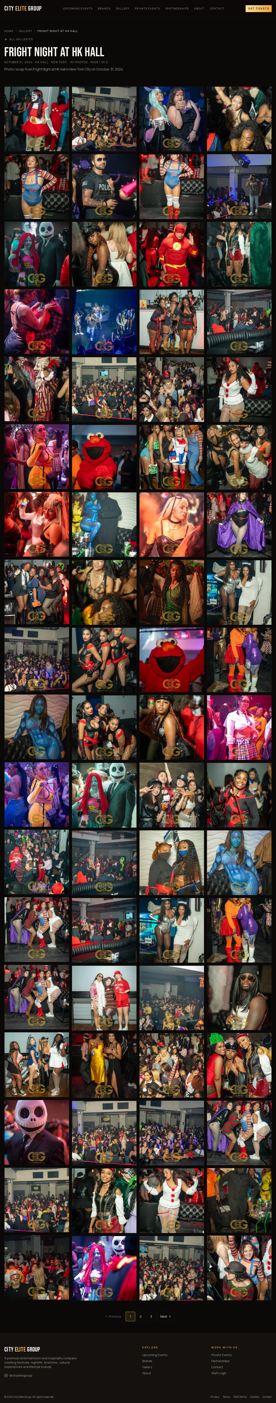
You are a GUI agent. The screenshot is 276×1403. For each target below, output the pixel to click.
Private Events (147, 8)
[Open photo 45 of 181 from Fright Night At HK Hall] (171, 659)
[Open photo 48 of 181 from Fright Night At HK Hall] (171, 862)
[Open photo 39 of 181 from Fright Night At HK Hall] (171, 254)
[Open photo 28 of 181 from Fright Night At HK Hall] (104, 727)
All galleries (21, 39)
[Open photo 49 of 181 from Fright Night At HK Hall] (171, 930)
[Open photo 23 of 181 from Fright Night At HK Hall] (104, 389)
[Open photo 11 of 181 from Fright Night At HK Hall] (36, 794)
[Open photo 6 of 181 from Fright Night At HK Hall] (36, 456)
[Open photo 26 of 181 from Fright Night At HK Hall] (104, 592)
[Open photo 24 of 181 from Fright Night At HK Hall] (104, 457)
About (199, 8)
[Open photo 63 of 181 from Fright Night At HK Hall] (239, 660)
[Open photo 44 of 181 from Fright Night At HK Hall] (171, 592)
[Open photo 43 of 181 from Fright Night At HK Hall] (171, 524)
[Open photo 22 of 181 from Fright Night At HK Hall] (104, 321)
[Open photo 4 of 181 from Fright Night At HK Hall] (36, 321)
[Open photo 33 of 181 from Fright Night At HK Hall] (104, 1065)
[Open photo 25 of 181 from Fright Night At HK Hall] (104, 524)
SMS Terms (240, 1397)
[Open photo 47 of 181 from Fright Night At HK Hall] (171, 795)
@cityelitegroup (20, 1375)
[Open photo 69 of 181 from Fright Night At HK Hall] (239, 1065)
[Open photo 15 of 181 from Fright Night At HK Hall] (36, 1064)
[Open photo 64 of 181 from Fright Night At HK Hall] (239, 727)
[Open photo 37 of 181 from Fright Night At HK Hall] (171, 119)
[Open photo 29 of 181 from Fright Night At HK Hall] (104, 795)
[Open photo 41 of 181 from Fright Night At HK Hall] (171, 389)
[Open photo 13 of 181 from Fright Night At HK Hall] (36, 929)
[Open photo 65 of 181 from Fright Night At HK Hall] (239, 795)
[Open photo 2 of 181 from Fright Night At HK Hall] (36, 186)
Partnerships (177, 8)
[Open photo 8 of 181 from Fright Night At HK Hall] (36, 591)
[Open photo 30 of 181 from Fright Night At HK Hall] (104, 862)
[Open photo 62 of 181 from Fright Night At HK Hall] (239, 592)
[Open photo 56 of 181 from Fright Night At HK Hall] (239, 186)
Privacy (215, 1397)
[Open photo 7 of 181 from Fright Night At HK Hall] (36, 524)
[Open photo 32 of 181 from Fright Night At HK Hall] (104, 998)
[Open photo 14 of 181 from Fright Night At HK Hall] (36, 997)
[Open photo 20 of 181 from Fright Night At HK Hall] (104, 186)
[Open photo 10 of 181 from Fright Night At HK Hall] (36, 726)
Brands (104, 8)
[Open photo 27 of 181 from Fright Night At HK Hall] (104, 660)
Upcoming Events (78, 8)
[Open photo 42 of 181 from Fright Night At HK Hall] (171, 457)
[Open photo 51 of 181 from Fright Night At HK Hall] (171, 1065)
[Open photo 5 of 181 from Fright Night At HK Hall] (36, 389)
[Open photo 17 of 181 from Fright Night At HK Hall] (36, 1200)
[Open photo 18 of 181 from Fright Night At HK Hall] (36, 1267)
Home (9, 31)
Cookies (254, 1397)
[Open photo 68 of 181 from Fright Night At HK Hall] (239, 997)
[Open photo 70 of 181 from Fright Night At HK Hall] (239, 1132)
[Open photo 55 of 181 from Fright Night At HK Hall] (239, 118)
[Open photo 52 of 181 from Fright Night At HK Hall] (171, 1133)
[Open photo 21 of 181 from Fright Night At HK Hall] (104, 254)
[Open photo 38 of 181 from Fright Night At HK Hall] (171, 186)
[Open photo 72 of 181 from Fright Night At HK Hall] (239, 1267)
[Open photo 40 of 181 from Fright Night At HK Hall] (171, 321)
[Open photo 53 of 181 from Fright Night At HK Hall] (171, 1200)
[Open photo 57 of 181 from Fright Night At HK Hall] (239, 254)
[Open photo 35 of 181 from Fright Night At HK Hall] (104, 1200)
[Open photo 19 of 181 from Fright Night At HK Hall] (104, 118)
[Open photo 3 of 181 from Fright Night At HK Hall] (36, 254)
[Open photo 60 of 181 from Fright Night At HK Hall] (239, 457)
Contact (217, 8)
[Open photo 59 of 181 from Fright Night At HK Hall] (239, 389)
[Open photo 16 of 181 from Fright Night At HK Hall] (36, 1132)
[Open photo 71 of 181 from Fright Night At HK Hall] (239, 1200)
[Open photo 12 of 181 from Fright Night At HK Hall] (36, 862)
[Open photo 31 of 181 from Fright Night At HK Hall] (104, 930)
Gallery (123, 8)
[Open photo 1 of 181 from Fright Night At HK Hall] (36, 118)
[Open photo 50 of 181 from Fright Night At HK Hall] (171, 998)
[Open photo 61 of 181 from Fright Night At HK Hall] (239, 524)
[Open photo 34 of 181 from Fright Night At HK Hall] (104, 1133)
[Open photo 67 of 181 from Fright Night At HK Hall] (239, 930)
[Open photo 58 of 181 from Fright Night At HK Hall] (239, 321)
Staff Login (218, 1373)
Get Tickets (258, 8)
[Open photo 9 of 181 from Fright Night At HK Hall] (36, 659)
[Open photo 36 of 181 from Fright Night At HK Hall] (104, 1268)
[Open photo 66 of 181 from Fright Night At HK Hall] (239, 862)
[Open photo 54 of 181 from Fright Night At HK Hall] (171, 1268)
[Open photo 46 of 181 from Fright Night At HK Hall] (171, 727)
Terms (226, 1397)
